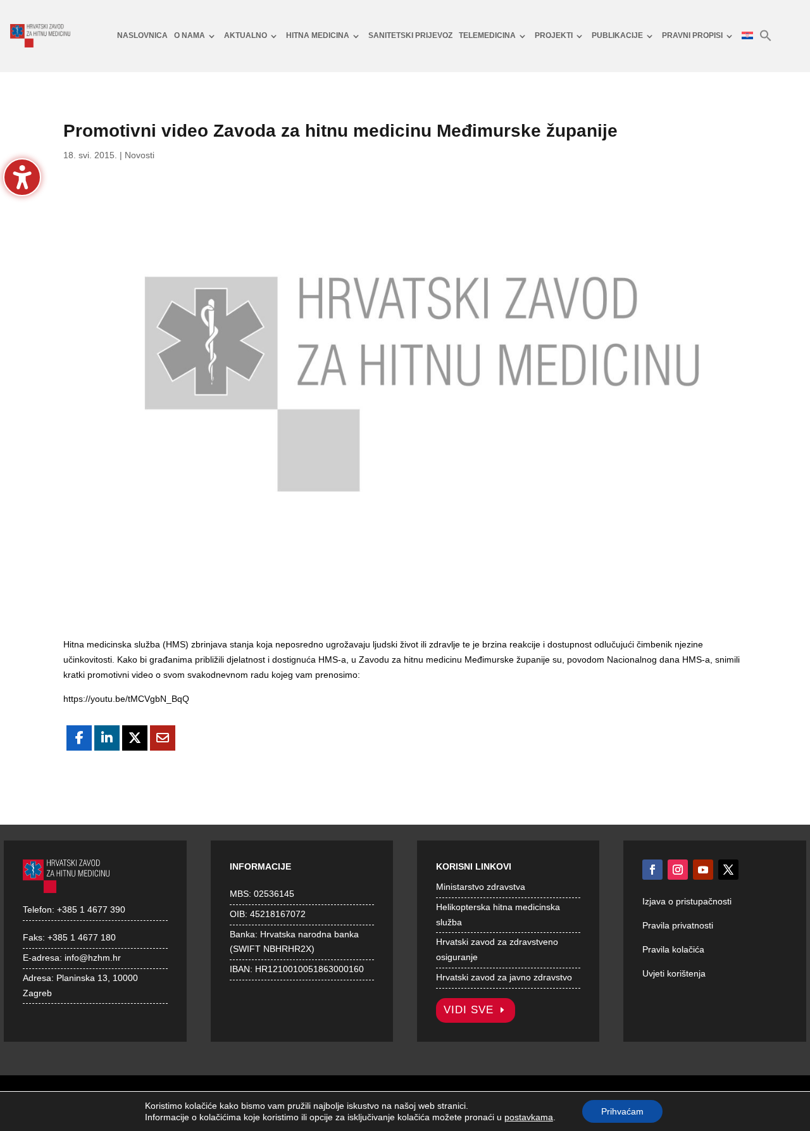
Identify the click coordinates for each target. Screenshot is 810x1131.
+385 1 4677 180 (81, 937)
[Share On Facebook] (79, 738)
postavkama (528, 1117)
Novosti (139, 155)
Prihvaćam (622, 1111)
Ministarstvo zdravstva (480, 887)
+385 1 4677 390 (91, 909)
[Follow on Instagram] (678, 869)
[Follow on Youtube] (703, 869)
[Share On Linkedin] (107, 738)
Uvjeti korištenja (674, 973)
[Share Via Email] (162, 738)
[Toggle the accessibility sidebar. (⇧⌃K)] (22, 177)
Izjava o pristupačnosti (687, 901)
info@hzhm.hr (93, 958)
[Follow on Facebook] (652, 869)
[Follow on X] (728, 869)
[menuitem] (142, 36)
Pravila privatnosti (677, 925)
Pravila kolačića (673, 949)
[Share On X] (134, 738)
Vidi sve (469, 1010)
